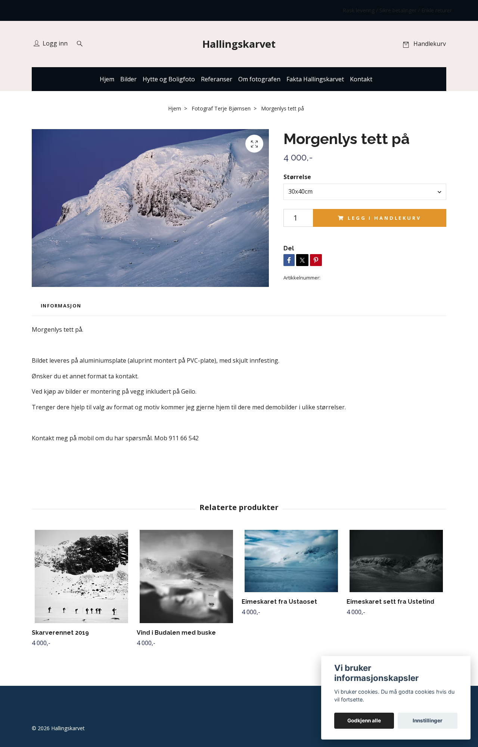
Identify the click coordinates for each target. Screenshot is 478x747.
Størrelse (297, 177)
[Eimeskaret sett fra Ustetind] (396, 561)
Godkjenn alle (364, 720)
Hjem (107, 79)
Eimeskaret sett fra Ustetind (390, 601)
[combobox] (364, 192)
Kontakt (361, 79)
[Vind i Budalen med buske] (186, 576)
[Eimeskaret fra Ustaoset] (291, 561)
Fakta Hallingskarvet (315, 79)
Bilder (128, 79)
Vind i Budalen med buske (176, 632)
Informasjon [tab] (61, 305)
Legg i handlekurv (384, 218)
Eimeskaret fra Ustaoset (279, 601)
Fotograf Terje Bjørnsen (221, 108)
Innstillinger (428, 720)
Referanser (216, 79)
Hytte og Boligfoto (169, 79)
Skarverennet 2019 (60, 632)
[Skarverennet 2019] (81, 576)
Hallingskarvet (239, 44)
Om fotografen (259, 79)
